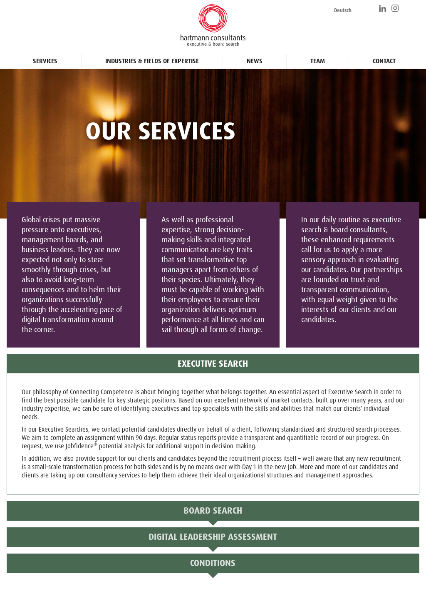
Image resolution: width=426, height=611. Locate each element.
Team (317, 61)
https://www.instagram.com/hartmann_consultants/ (395, 8)
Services (45, 61)
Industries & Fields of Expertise (152, 61)
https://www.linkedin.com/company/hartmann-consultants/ (383, 8)
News (255, 61)
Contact (384, 61)
